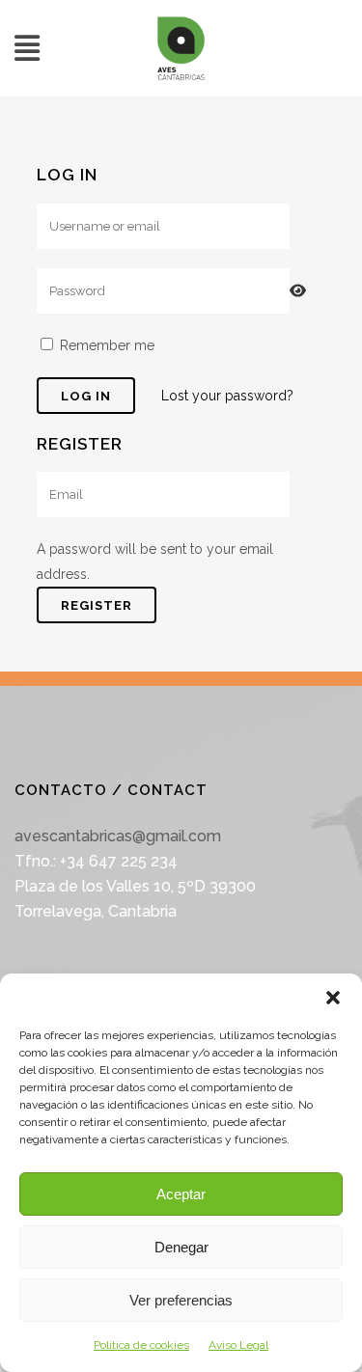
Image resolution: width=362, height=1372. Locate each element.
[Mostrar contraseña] (298, 291)
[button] (333, 997)
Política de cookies (141, 1345)
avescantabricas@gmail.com (117, 836)
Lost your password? (227, 395)
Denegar (181, 1247)
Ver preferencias (181, 1300)
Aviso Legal (238, 1345)
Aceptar (181, 1194)
